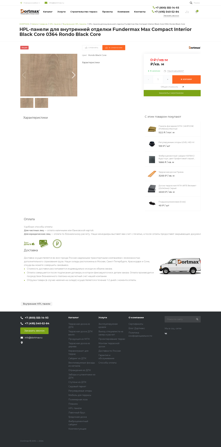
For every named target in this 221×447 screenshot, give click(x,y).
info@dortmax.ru (56, 3)
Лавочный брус (76, 412)
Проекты (107, 11)
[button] (74, 75)
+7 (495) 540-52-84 (167, 11)
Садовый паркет (77, 386)
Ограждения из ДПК (79, 370)
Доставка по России (109, 351)
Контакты (140, 11)
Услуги (61, 11)
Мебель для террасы (79, 395)
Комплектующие (77, 428)
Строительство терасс (83, 11)
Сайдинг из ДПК (77, 358)
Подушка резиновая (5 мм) (172, 202)
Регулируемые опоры (80, 390)
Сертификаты (136, 324)
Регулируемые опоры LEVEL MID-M (176, 142)
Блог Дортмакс (137, 328)
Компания (123, 11)
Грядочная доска (77, 417)
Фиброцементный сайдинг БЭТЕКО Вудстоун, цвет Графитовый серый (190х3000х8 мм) (177, 158)
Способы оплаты (107, 362)
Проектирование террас (111, 339)
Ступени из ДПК (77, 382)
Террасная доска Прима (171, 172)
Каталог (48, 11)
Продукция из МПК (79, 339)
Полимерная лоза (77, 399)
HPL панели (75, 408)
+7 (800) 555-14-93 (167, 7)
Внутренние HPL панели (36, 304)
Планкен (73, 404)
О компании (136, 317)
